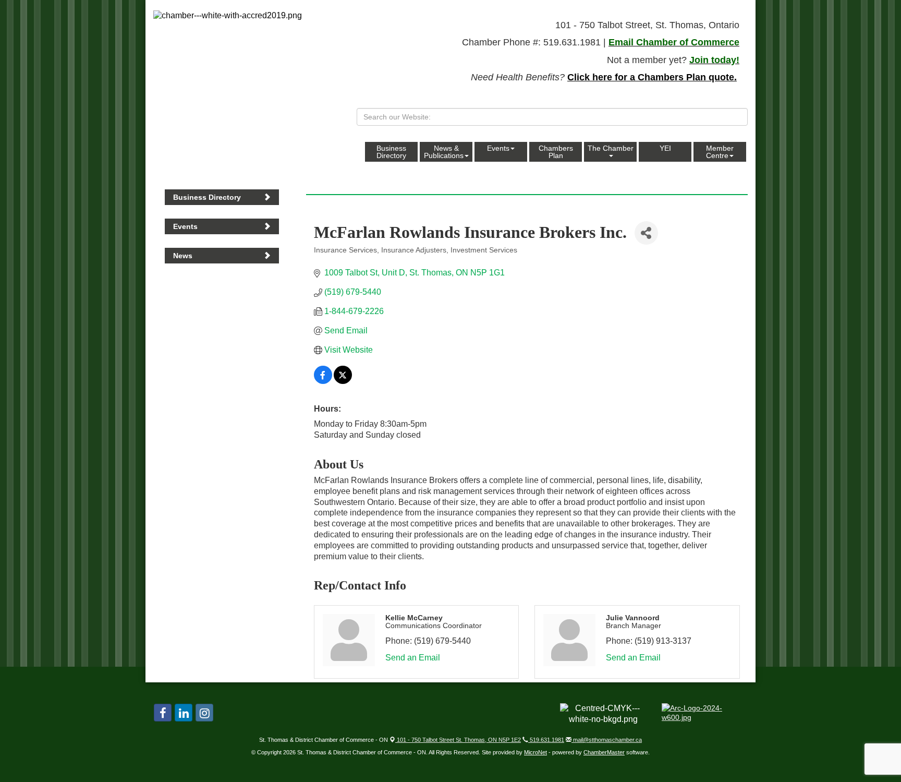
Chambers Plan (556, 152)
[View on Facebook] (323, 381)
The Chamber (611, 148)
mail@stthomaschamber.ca (606, 740)
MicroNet (535, 752)
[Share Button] (646, 233)
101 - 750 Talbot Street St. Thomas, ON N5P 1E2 (458, 740)
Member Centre (720, 152)
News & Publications (444, 152)
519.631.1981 (546, 740)
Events (498, 148)
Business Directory (391, 152)
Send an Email (412, 657)
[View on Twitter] (343, 381)
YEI (665, 148)
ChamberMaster (604, 752)
